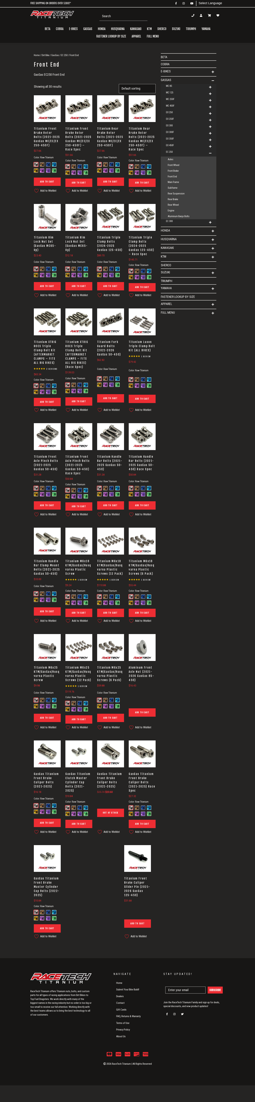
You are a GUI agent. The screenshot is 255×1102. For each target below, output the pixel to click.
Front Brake (173, 170)
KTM (163, 256)
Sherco (161, 29)
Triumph (191, 29)
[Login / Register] (201, 15)
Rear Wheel (173, 204)
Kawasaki (167, 248)
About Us (121, 1036)
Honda (165, 230)
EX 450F (170, 145)
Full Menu (168, 312)
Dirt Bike (45, 55)
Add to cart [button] (47, 181)
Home (37, 55)
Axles (170, 159)
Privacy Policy (123, 1029)
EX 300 (169, 125)
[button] (212, 72)
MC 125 (169, 92)
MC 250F (170, 99)
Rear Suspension (176, 193)
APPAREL (166, 304)
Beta (47, 29)
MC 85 (169, 86)
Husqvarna (169, 239)
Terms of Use (122, 1023)
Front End (172, 176)
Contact (120, 1002)
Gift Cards (121, 1009)
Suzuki (165, 272)
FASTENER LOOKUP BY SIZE (111, 36)
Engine (171, 210)
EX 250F (170, 119)
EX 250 (169, 112)
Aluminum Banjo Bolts (178, 216)
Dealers (120, 996)
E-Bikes (166, 71)
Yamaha (166, 288)
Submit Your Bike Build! (127, 989)
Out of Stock (110, 812)
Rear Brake (173, 199)
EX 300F (170, 132)
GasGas (55, 55)
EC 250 (64, 55)
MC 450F (170, 105)
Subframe (172, 187)
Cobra (59, 29)
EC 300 (169, 221)
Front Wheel (173, 165)
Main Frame (173, 182)
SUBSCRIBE (215, 990)
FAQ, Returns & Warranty (128, 1016)
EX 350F (170, 138)
